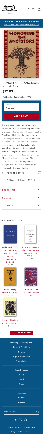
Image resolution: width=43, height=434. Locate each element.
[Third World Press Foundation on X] (20, 419)
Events (21, 384)
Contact (21, 402)
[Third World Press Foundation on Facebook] (16, 419)
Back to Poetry (23, 333)
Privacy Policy (21, 361)
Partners (21, 397)
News (21, 374)
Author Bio (9, 205)
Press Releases (21, 370)
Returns (21, 351)
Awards (21, 379)
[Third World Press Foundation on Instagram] (25, 419)
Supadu (29, 432)
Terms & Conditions (21, 347)
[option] (21, 23)
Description (10, 190)
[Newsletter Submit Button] (37, 411)
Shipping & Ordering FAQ (21, 342)
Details (6, 198)
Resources (21, 392)
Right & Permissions (21, 356)
